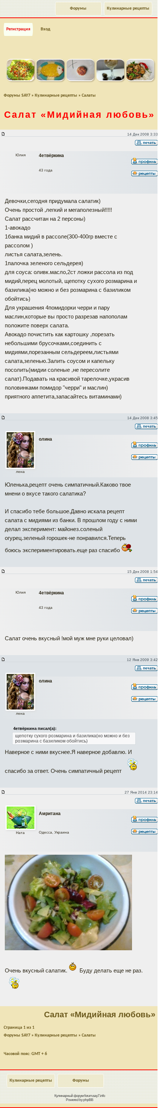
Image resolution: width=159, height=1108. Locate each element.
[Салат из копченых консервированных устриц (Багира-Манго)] (20, 79)
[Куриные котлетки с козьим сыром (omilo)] (80, 79)
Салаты (89, 95)
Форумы (78, 8)
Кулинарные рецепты (128, 8)
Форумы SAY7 (17, 95)
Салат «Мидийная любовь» (99, 1014)
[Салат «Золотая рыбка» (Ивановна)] (50, 79)
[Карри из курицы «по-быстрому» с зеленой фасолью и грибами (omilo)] (140, 79)
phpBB (88, 1100)
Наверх (123, 1094)
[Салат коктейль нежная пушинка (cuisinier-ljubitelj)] (110, 79)
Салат (79, 114)
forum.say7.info (94, 1096)
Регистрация (18, 29)
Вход (45, 29)
